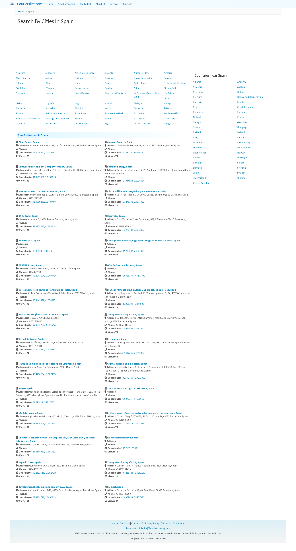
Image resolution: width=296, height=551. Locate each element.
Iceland (197, 132)
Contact (127, 3)
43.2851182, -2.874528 (132, 303)
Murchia (79, 108)
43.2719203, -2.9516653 (45, 423)
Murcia (108, 108)
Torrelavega (170, 118)
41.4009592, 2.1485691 (44, 152)
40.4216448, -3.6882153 (133, 472)
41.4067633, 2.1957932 (132, 497)
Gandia (108, 88)
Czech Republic (245, 107)
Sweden (241, 172)
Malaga (138, 103)
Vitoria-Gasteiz (142, 123)
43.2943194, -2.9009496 (45, 275)
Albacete (50, 72)
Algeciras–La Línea (85, 72)
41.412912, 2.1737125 (43, 402)
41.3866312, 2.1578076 (132, 423)
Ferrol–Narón (82, 88)
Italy (195, 137)
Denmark (198, 112)
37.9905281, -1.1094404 (45, 226)
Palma (19, 113)
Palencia (168, 108)
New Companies (66, 3)
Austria (241, 86)
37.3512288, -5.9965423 (45, 324)
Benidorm (169, 77)
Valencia (20, 123)
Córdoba (49, 88)
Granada (20, 93)
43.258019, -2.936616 (132, 152)
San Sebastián (171, 113)
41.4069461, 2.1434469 (44, 201)
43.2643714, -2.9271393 (133, 377)
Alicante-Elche (142, 72)
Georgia (197, 122)
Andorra (241, 81)
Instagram (164, 528)
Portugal (242, 157)
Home (50, 3)
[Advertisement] (148, 47)
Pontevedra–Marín (114, 113)
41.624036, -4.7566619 (132, 398)
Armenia (197, 86)
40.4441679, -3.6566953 (45, 300)
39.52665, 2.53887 (130, 448)
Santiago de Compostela (58, 118)
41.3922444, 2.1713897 (132, 229)
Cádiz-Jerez (140, 83)
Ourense (138, 108)
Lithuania (198, 142)
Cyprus (196, 107)
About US (100, 3)
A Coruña (20, 72)
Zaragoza (169, 123)
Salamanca (140, 113)
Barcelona (110, 77)
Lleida (19, 103)
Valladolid (50, 123)
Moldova (197, 147)
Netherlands (199, 152)
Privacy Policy (152, 523)
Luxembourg (244, 142)
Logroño (50, 103)
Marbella (50, 108)
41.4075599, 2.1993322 (132, 328)
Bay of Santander (143, 77)
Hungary (241, 127)
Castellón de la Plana (175, 83)
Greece (196, 127)
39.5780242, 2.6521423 (132, 250)
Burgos (108, 83)
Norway (241, 152)
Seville (108, 118)
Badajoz (79, 77)
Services (114, 3)
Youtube (152, 528)
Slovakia (197, 167)
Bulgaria (197, 101)
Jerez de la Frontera (115, 93)
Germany (242, 122)
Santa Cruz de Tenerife (28, 118)
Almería (168, 72)
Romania (198, 162)
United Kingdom (201, 182)
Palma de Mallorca (55, 113)
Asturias (49, 77)
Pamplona (80, 113)
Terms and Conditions (172, 523)
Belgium (197, 96)
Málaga (167, 103)
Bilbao (19, 83)
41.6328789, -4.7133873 (133, 275)
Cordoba (20, 88)
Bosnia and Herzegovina (250, 96)
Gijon (137, 88)
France (240, 117)
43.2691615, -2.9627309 (45, 472)
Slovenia (241, 167)
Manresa (20, 108)
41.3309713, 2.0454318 (44, 497)
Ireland (241, 132)
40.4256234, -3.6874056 (45, 374)
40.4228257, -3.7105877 (45, 349)
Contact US (137, 523)
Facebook (131, 528)
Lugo (77, 103)
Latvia (240, 137)
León (166, 98)
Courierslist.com (29, 3)
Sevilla (78, 118)
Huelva (49, 93)
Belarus (241, 91)
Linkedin (142, 528)
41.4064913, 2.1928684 (132, 180)
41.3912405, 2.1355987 (132, 353)
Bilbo (48, 83)
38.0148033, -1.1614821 (45, 451)
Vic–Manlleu (81, 123)
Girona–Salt (170, 88)
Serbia (240, 162)
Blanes (78, 83)
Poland (197, 157)
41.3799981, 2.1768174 (44, 177)
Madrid (108, 103)
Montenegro (244, 147)
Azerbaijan (198, 91)
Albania (197, 81)
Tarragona (139, 118)
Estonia (241, 112)
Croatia (241, 101)
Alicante (109, 72)
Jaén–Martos (82, 93)
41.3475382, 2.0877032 (132, 201)
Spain (196, 172)
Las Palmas (169, 93)
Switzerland (199, 177)
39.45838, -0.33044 (42, 250)
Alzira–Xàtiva (23, 77)
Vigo (107, 123)
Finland (197, 117)
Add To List (85, 3)
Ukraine (241, 177)
